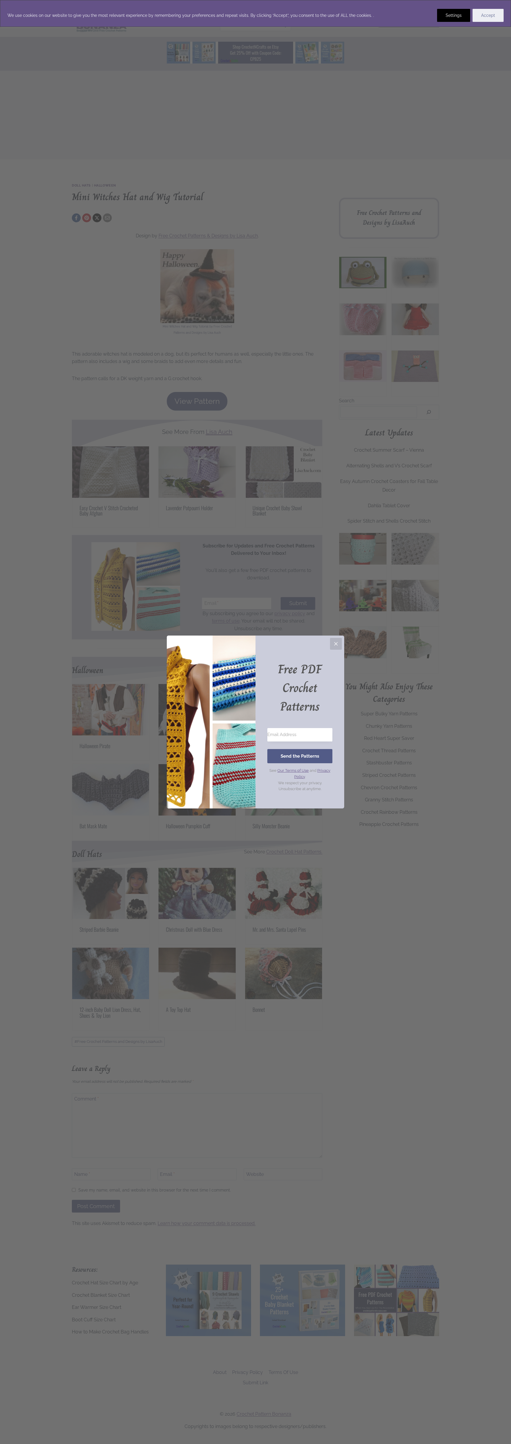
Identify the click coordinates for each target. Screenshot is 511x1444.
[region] (255, 13)
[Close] (336, 644)
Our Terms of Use (293, 770)
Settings (454, 15)
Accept (488, 15)
